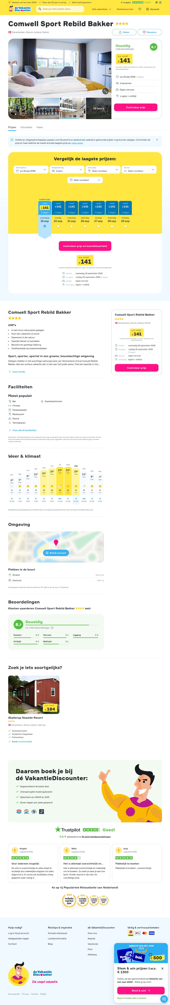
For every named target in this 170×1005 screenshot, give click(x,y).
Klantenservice (125, 9)
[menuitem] (135, 77)
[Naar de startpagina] (20, 9)
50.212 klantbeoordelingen (96, 836)
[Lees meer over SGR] (160, 2)
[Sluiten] (162, 968)
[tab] (12, 127)
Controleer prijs (135, 107)
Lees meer (77, 143)
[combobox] (60, 9)
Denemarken (18, 32)
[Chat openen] (164, 999)
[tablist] (85, 127)
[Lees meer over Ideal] (34, 811)
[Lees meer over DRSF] (41, 811)
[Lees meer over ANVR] (156, 2)
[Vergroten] (105, 91)
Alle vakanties (99, 9)
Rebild (45, 32)
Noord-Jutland (33, 32)
